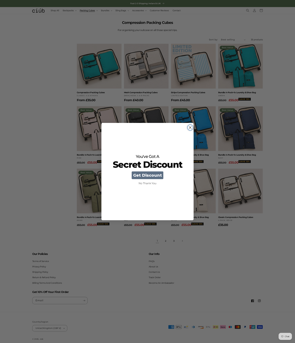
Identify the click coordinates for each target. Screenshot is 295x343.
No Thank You (147, 183)
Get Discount (147, 175)
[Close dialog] (190, 127)
